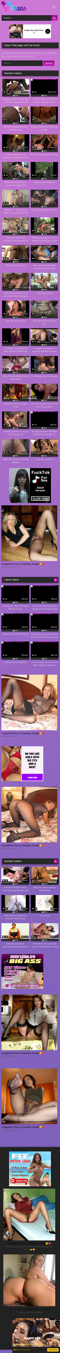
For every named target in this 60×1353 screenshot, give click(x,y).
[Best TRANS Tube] (24, 7)
